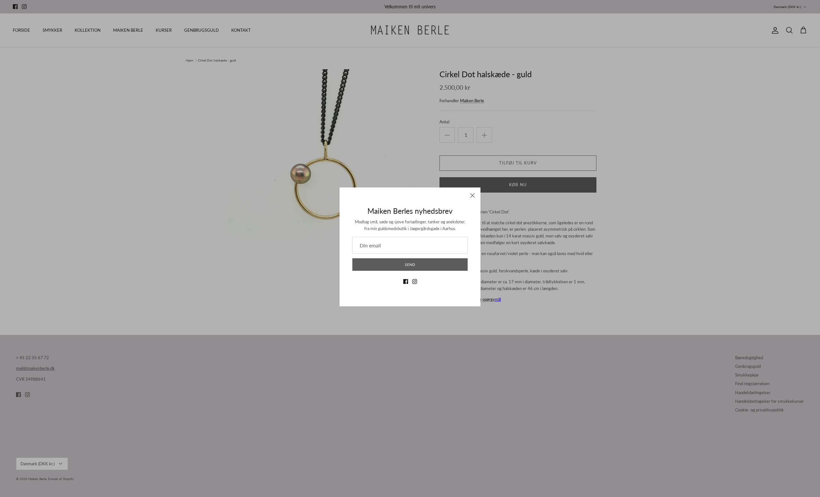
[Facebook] (405, 281)
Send (410, 264)
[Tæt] (472, 195)
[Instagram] (414, 281)
